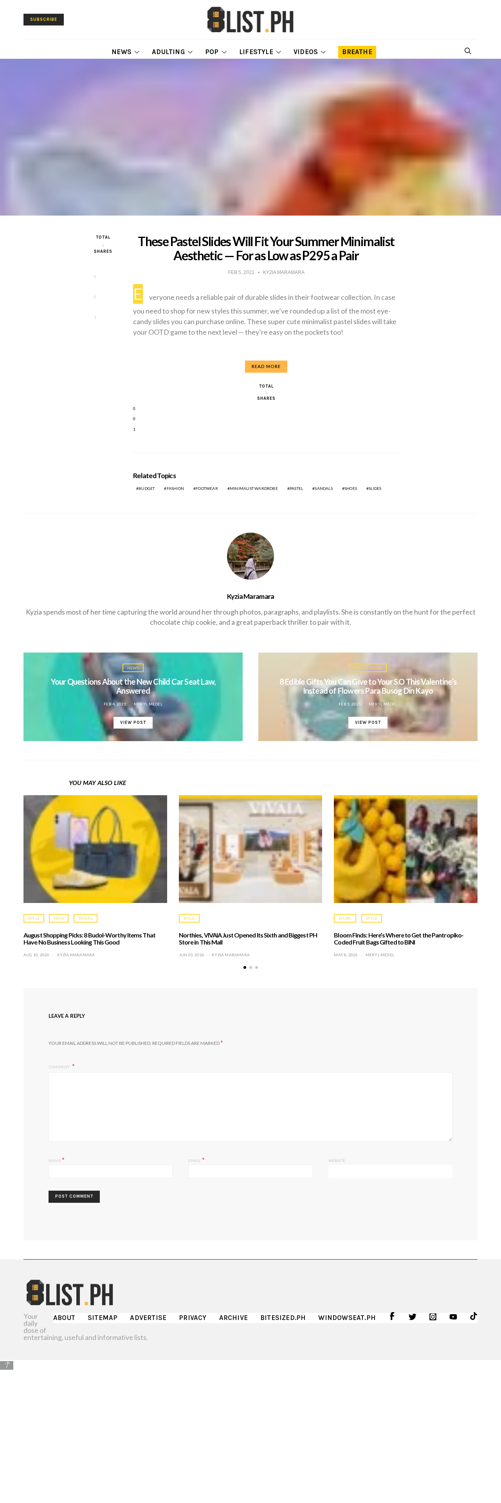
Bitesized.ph (283, 1318)
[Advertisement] (250, 1426)
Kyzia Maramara (250, 596)
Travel (85, 918)
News (122, 52)
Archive (233, 1318)
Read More (266, 366)
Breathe (357, 52)
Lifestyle (256, 52)
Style (34, 918)
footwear (207, 488)
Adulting (168, 52)
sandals (323, 488)
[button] (245, 967)
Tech (59, 918)
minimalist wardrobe (254, 488)
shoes (350, 488)
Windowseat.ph (347, 1318)
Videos (306, 52)
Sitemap (102, 1318)
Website (336, 1160)
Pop (212, 52)
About (64, 1318)
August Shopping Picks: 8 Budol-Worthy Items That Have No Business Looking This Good (89, 938)
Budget (147, 488)
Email (196, 1159)
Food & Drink (368, 667)
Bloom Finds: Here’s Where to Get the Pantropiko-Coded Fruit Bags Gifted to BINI (398, 938)
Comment (59, 1066)
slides (375, 488)
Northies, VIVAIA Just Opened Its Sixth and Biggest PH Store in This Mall (248, 938)
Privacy (192, 1318)
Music (345, 918)
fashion (175, 488)
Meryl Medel (148, 704)
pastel (296, 488)
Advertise (148, 1318)
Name (57, 1159)
